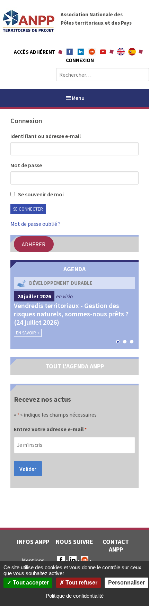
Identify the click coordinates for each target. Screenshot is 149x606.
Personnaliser (126, 583)
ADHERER (33, 244)
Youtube (103, 52)
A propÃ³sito (132, 52)
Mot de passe (26, 165)
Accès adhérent (34, 52)
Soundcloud (92, 52)
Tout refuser (80, 583)
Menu (78, 97)
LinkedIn (73, 560)
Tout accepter (30, 583)
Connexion (80, 60)
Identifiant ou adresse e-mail (45, 136)
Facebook (69, 52)
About (121, 52)
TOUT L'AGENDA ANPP (74, 366)
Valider (27, 468)
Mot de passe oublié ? (35, 223)
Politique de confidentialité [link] (75, 596)
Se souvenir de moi (40, 194)
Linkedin (81, 52)
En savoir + (28, 333)
